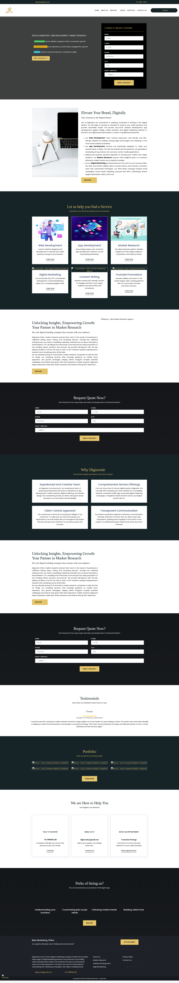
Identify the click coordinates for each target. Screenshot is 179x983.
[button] (39, 717)
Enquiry (165, 10)
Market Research (129, 245)
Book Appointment (128, 848)
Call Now (50, 848)
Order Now (50, 259)
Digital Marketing (50, 274)
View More (89, 776)
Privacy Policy (128, 954)
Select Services (111, 71)
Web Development (50, 245)
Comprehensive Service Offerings (119, 484)
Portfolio (131, 10)
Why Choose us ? (41, 58)
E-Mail (107, 43)
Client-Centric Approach (60, 510)
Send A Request (124, 83)
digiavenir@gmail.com (42, 2)
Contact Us (142, 10)
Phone (107, 52)
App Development (89, 245)
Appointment (129, 940)
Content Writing (89, 277)
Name (106, 34)
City (106, 61)
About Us (96, 954)
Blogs (122, 10)
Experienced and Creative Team (60, 484)
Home (97, 10)
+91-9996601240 (71, 970)
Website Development (102, 961)
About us (104, 10)
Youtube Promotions (129, 274)
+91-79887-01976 (141, 2)
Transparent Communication (119, 510)
